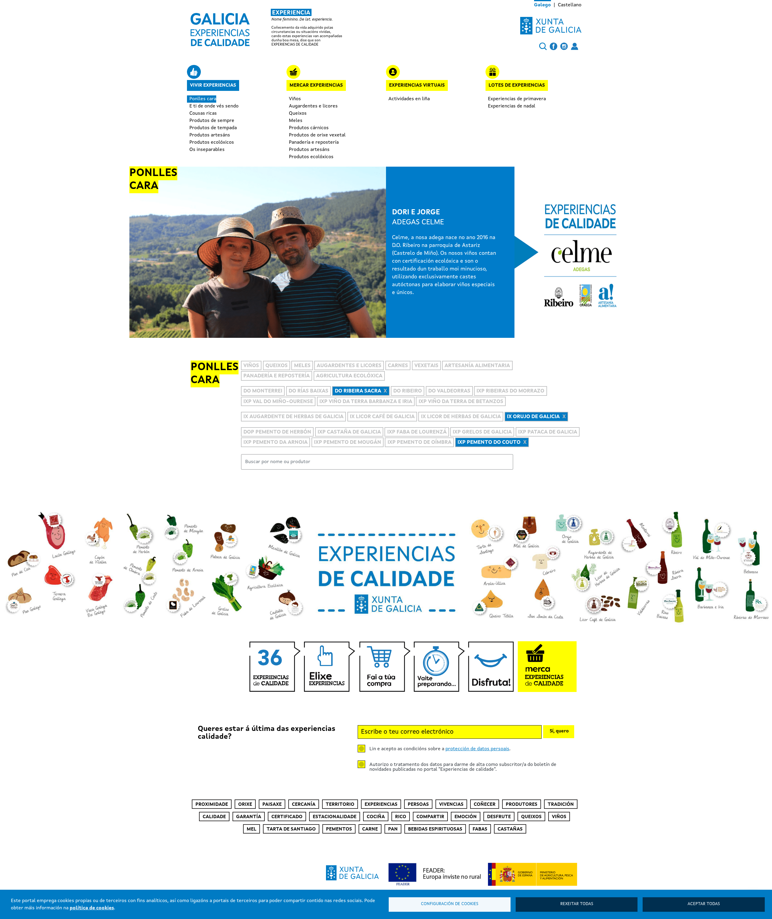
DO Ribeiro (407, 391)
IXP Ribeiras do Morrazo (510, 391)
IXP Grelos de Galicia (482, 432)
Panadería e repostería (314, 142)
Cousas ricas (203, 113)
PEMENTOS (339, 829)
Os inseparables (207, 149)
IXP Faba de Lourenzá (417, 432)
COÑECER (484, 804)
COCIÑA (376, 817)
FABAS (480, 829)
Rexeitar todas (576, 904)
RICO (400, 817)
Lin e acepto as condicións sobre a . (440, 749)
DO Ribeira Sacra (358, 391)
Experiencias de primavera (517, 99)
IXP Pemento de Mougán (347, 442)
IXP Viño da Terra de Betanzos (461, 401)
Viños (295, 99)
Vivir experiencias (213, 85)
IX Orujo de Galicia (533, 416)
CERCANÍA (303, 804)
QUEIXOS (531, 817)
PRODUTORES (521, 804)
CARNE (370, 829)
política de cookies (92, 908)
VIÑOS (559, 817)
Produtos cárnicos (309, 128)
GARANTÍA (248, 817)
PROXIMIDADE (211, 804)
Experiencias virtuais (417, 85)
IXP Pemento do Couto (488, 442)
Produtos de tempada (213, 128)
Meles (295, 120)
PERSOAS (418, 804)
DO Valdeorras (449, 391)
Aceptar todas (704, 904)
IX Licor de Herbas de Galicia (461, 416)
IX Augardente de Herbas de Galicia (293, 416)
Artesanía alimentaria (477, 365)
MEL (251, 829)
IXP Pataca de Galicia (547, 432)
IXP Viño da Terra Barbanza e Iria (365, 401)
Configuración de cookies (449, 904)
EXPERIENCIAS (381, 804)
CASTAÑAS (510, 829)
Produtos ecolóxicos (211, 142)
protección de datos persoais (477, 749)
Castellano (569, 5)
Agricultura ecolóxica (349, 376)
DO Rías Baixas (308, 391)
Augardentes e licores (313, 106)
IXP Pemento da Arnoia (275, 442)
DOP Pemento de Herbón (277, 432)
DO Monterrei (262, 391)
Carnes (398, 365)
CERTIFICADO (286, 817)
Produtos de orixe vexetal (317, 135)
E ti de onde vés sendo (214, 106)
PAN (393, 829)
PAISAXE (272, 804)
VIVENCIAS (451, 804)
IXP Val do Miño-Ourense (278, 401)
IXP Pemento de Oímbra (419, 442)
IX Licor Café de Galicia (382, 416)
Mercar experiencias (316, 85)
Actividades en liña (409, 99)
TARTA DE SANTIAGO (291, 829)
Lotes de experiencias (517, 85)
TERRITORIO (340, 804)
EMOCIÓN (465, 817)
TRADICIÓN (561, 804)
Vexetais (426, 365)
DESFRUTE (499, 817)
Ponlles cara (202, 99)
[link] (273, 28)
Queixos (298, 113)
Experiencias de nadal (511, 106)
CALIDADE (214, 817)
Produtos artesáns (209, 135)
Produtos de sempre (211, 120)
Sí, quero (559, 731)
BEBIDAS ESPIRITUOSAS (435, 829)
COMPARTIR (430, 817)
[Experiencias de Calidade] (220, 27)
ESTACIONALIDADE (334, 817)
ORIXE (245, 804)
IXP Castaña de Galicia (349, 432)
